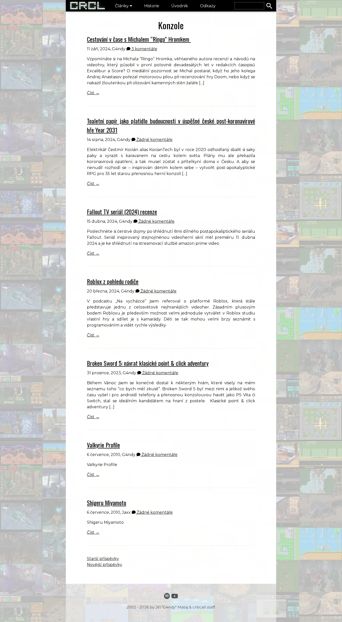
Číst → (93, 92)
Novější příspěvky (104, 564)
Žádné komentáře (154, 139)
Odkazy (208, 6)
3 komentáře (143, 48)
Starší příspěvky (103, 558)
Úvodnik (179, 6)
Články (122, 6)
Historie (151, 6)
